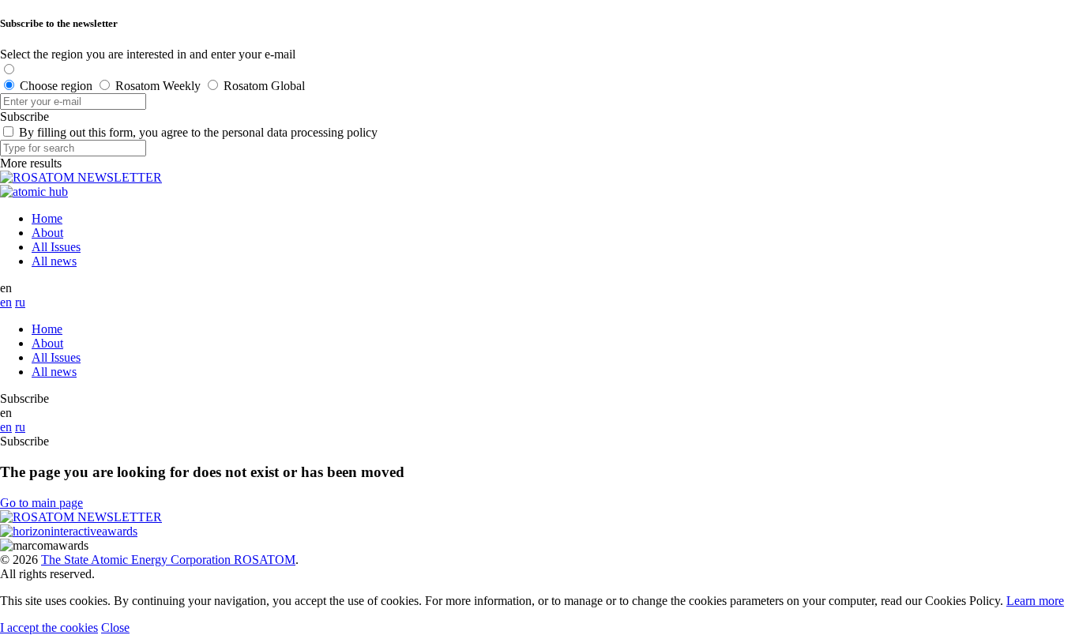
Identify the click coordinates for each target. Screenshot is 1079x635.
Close (115, 627)
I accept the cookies (49, 627)
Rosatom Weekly (158, 85)
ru (20, 302)
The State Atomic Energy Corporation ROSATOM (168, 559)
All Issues (56, 247)
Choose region (56, 85)
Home (47, 218)
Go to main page (41, 502)
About (47, 232)
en (6, 302)
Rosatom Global (264, 85)
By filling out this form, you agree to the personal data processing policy (198, 132)
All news (54, 261)
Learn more (1035, 600)
